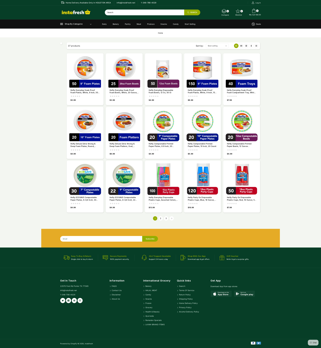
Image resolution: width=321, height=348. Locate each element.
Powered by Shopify (68, 344)
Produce (151, 24)
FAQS (114, 286)
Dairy (104, 24)
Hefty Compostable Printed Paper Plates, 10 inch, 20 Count (202, 145)
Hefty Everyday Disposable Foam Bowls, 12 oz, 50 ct (161, 91)
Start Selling (190, 24)
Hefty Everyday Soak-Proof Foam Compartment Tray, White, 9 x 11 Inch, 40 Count (241, 91)
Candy (176, 24)
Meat (139, 24)
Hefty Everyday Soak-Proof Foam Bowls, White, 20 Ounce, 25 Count (123, 91)
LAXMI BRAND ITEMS (155, 324)
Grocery (148, 307)
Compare (225, 13)
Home (160, 33)
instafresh (89, 344)
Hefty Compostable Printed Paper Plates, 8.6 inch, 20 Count (161, 145)
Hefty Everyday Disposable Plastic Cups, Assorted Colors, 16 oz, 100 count (162, 198)
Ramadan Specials (153, 320)
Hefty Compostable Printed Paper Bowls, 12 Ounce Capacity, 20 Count (239, 145)
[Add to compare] (102, 62)
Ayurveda (149, 316)
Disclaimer (116, 295)
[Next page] (172, 218)
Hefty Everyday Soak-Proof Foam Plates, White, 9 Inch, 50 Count (84, 91)
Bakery (116, 24)
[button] (71, 24)
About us (115, 299)
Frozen (148, 303)
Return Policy (185, 295)
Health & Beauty (152, 312)
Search (182, 286)
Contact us (116, 290)
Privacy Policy (185, 307)
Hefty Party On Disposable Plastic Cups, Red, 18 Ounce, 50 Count (241, 198)
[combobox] (152, 12)
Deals (258, 24)
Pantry (128, 24)
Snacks (163, 24)
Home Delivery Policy (188, 303)
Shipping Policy (186, 299)
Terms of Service (186, 290)
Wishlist (238, 13)
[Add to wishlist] (102, 66)
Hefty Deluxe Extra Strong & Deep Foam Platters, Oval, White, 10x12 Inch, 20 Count (122, 145)
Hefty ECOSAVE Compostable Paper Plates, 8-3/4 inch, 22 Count (123, 198)
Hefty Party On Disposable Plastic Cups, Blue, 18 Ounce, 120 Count (201, 198)
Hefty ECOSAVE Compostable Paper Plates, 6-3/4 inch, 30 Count (83, 198)
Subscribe (150, 239)
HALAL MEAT (151, 290)
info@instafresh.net (68, 290)
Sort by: (199, 46)
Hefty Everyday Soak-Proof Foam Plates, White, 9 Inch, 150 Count (202, 91)
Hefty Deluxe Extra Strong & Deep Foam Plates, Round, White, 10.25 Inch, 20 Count (82, 145)
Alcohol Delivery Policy (189, 312)
